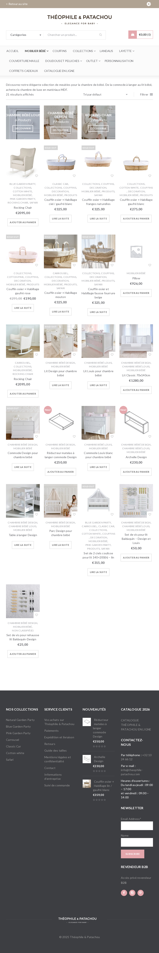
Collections (22, 187)
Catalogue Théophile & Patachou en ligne (136, 724)
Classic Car (60, 183)
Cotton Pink (15, 277)
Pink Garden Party (22, 198)
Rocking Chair (18, 202)
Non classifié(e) (23, 630)
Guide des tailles (55, 750)
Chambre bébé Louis (98, 362)
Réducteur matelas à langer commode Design (100, 728)
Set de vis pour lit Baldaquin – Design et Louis (136, 539)
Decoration (60, 191)
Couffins (69, 187)
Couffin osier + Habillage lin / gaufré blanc (103, 786)
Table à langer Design (23, 535)
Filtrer (144, 94)
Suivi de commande (57, 785)
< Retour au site (17, 4)
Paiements (51, 730)
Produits (70, 195)
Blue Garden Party (22, 183)
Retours (49, 744)
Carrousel (60, 273)
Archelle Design (136, 457)
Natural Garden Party (20, 720)
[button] (23, 222)
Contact (49, 768)
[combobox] (24, 35)
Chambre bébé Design (60, 362)
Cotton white (22, 191)
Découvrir (23, 128)
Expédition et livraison (59, 737)
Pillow (136, 278)
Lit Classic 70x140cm (136, 375)
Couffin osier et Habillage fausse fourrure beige (98, 293)
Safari (34, 202)
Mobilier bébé (22, 195)
